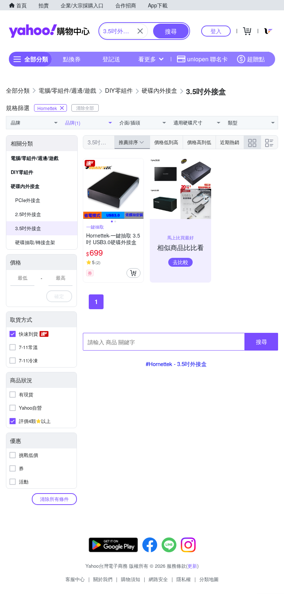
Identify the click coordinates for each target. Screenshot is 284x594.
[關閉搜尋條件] (140, 31)
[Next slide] (138, 189)
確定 (59, 296)
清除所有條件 (54, 498)
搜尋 (261, 341)
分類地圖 (209, 579)
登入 (216, 31)
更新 (192, 565)
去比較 (180, 262)
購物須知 (130, 579)
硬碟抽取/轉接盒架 (35, 242)
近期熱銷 (229, 142)
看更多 (147, 59)
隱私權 (183, 579)
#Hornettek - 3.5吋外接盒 (176, 364)
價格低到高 (166, 142)
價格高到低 (199, 142)
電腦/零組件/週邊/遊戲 (34, 157)
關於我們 (102, 579)
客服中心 (75, 579)
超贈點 (256, 59)
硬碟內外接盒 (25, 186)
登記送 (111, 59)
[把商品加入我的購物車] (133, 273)
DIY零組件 (22, 171)
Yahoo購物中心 (49, 31)
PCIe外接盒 (27, 200)
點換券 (72, 59)
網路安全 (158, 579)
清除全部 (85, 108)
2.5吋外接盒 (28, 214)
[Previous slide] (88, 189)
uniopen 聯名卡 (207, 59)
